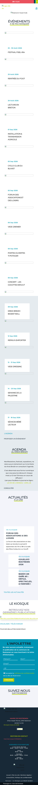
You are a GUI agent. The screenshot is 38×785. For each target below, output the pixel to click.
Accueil (8, 775)
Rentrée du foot (16, 78)
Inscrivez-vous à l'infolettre (12, 739)
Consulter (9, 488)
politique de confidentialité (24, 673)
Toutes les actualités (14, 592)
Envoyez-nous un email (11, 725)
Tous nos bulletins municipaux (13, 629)
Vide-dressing (15, 366)
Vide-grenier (14, 227)
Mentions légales (25, 775)
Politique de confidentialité (23, 777)
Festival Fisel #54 (16, 52)
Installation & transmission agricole (15, 137)
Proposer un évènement (15, 439)
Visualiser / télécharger (11, 624)
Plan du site (15, 775)
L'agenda (8, 433)
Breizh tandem (28, 781)
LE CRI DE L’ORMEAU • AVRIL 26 (19, 483)
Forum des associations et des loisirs (15, 197)
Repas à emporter (17, 340)
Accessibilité (10, 777)
